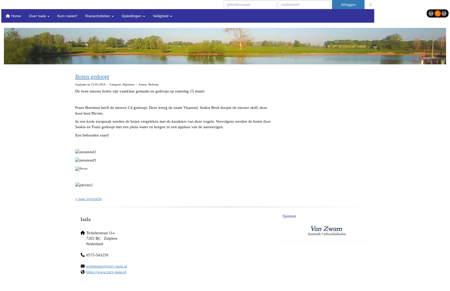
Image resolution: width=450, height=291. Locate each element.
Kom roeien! (67, 16)
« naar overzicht (88, 199)
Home (15, 16)
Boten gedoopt (92, 76)
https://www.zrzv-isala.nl (106, 272)
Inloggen (348, 4)
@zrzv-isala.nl (106, 266)
